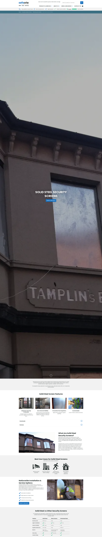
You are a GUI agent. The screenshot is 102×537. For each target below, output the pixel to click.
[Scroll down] (51, 376)
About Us (56, 6)
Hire (20, 5)
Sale (23, 5)
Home (20, 12)
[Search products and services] (81, 2)
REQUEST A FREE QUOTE (51, 200)
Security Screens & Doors (27, 12)
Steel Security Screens (37, 12)
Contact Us (77, 6)
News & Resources (66, 6)
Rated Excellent (80, 9)
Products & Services (45, 6)
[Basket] (82, 6)
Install (27, 5)
